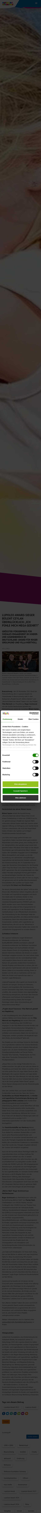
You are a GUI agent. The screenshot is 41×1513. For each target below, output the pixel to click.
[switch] (36, 761)
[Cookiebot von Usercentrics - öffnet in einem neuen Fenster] (29, 713)
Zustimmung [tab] (7, 719)
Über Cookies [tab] (33, 719)
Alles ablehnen (20, 798)
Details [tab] (20, 719)
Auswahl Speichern (20, 791)
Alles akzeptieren (20, 784)
